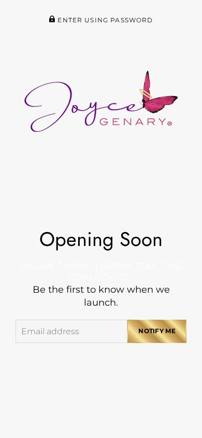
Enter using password (104, 20)
